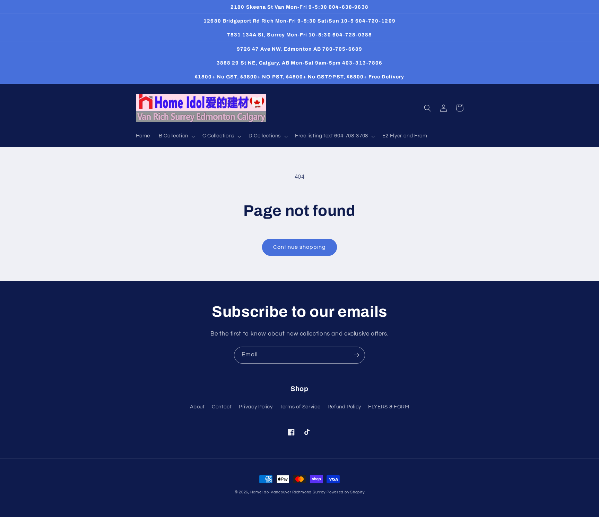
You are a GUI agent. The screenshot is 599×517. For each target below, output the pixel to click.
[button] (176, 136)
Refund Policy (344, 406)
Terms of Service (300, 406)
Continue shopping (299, 247)
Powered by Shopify (345, 492)
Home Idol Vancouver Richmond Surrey (287, 492)
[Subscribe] (357, 355)
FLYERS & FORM (388, 406)
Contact (222, 406)
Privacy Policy (256, 406)
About (197, 406)
